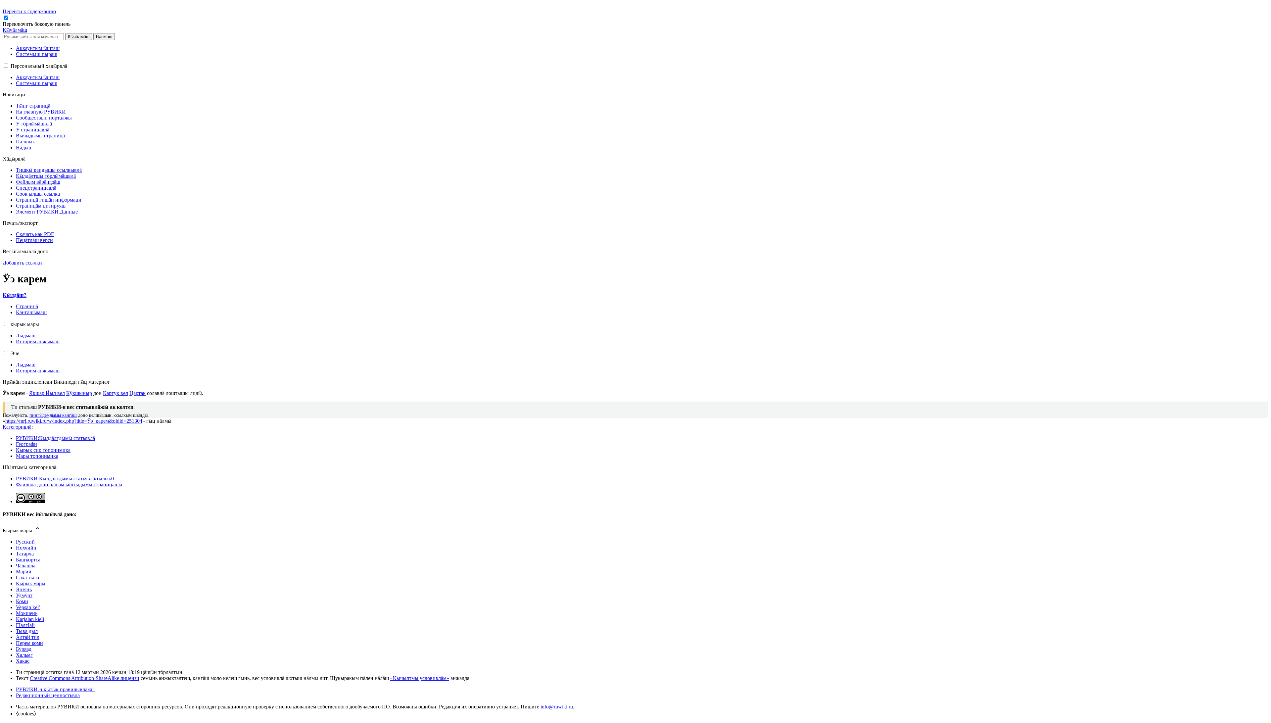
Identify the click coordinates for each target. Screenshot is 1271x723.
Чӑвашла (25, 565)
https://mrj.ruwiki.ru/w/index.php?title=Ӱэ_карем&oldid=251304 (73, 421)
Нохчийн (26, 548)
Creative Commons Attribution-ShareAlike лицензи (84, 678)
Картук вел (115, 393)
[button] (37, 24)
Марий (23, 571)
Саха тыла (27, 577)
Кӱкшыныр (79, 393)
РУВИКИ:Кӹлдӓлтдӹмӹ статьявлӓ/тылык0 (65, 478)
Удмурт (24, 595)
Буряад (23, 649)
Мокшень (26, 613)
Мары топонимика (37, 456)
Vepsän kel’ (28, 607)
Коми (22, 601)
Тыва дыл (27, 631)
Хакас (22, 661)
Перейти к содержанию (29, 11)
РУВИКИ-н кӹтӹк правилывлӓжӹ (55, 689)
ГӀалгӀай (25, 625)
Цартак (137, 393)
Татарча (25, 553)
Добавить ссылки (22, 262)
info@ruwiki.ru (557, 706)
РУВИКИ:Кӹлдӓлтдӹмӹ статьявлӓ (55, 438)
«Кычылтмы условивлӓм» (419, 678)
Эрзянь (24, 589)
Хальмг (24, 655)
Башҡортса (28, 559)
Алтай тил (27, 637)
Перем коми (29, 643)
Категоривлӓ (17, 427)
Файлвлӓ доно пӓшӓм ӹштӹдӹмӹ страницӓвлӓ (69, 484)
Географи (26, 444)
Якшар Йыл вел (47, 393)
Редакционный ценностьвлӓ (48, 695)
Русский (25, 542)
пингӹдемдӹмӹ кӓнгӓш (53, 415)
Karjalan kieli (30, 619)
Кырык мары (30, 583)
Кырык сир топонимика (43, 450)
